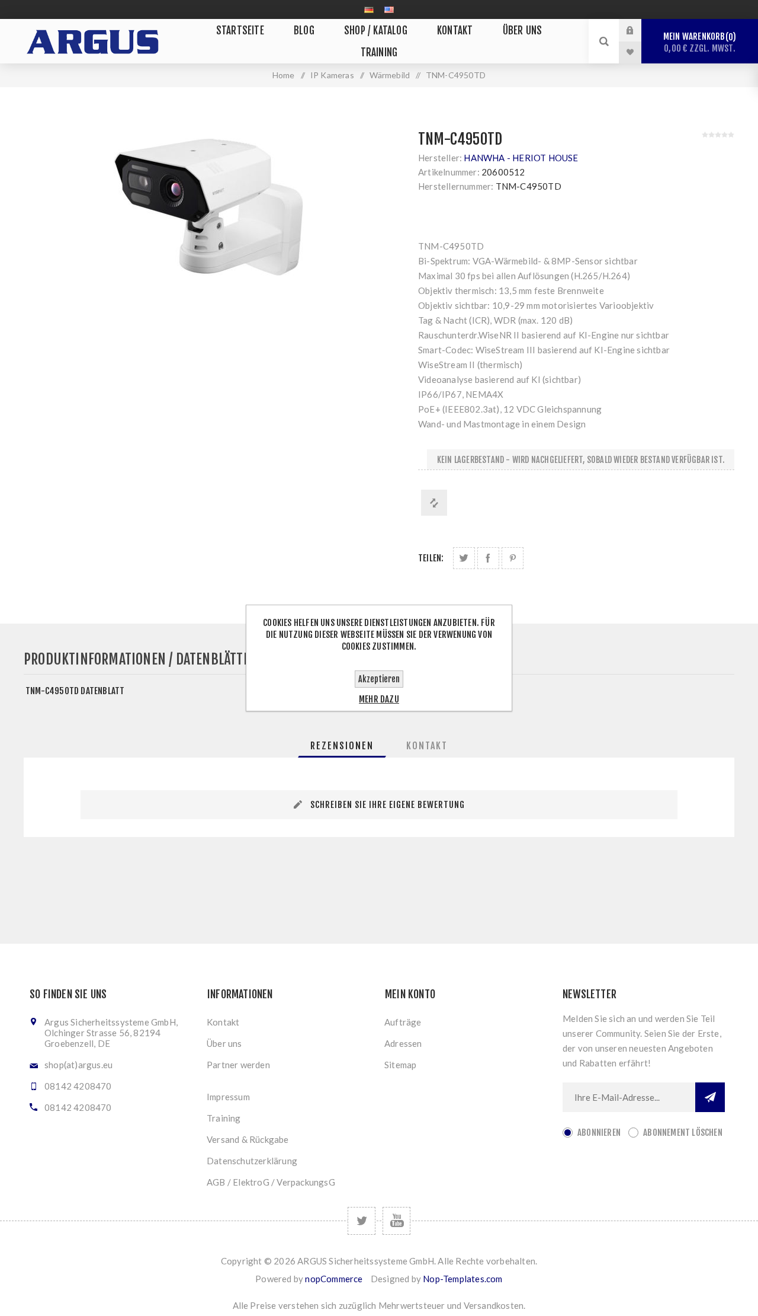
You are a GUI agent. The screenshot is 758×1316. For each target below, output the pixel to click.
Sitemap (400, 1064)
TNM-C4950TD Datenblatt (74, 691)
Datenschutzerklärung (252, 1160)
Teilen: (431, 558)
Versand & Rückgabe (248, 1139)
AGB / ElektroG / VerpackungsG (271, 1182)
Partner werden (238, 1064)
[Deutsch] (368, 9)
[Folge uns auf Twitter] (361, 1221)
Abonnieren (599, 1132)
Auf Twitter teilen (464, 558)
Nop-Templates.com (462, 1278)
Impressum (228, 1096)
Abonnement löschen (682, 1132)
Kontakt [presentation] (427, 746)
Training (224, 1118)
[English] (389, 9)
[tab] (342, 746)
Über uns (224, 1043)
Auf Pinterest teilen (512, 558)
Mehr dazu (379, 699)
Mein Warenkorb (699, 42)
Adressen (403, 1043)
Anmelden (639, 30)
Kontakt (223, 1022)
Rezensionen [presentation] (342, 746)
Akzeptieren (379, 679)
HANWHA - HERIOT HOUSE (521, 157)
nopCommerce (333, 1278)
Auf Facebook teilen (488, 558)
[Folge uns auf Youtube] (396, 1221)
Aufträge (403, 1022)
